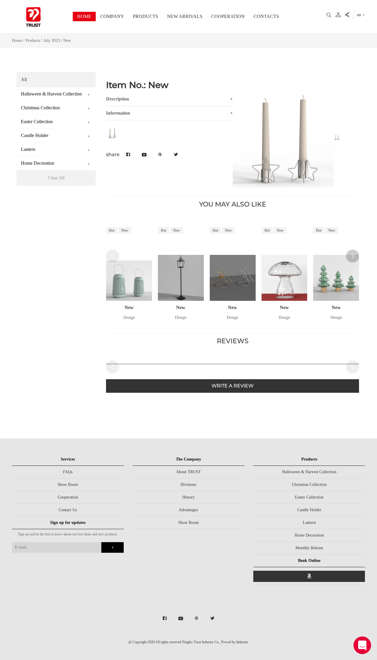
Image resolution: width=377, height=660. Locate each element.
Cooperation (68, 497)
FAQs (67, 472)
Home (17, 40)
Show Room (67, 484)
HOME (84, 16)
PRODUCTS (145, 16)
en (359, 15)
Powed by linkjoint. (235, 642)
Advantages (188, 510)
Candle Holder (309, 510)
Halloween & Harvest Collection (309, 472)
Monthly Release (309, 548)
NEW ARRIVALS (184, 16)
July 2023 (52, 40)
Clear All (56, 177)
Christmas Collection (309, 484)
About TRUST (188, 472)
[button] (352, 256)
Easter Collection (309, 497)
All (24, 79)
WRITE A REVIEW (232, 386)
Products (33, 40)
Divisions (188, 484)
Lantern (309, 522)
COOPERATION (228, 16)
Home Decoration (309, 535)
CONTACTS (266, 16)
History (188, 497)
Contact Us (68, 510)
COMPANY (112, 16)
